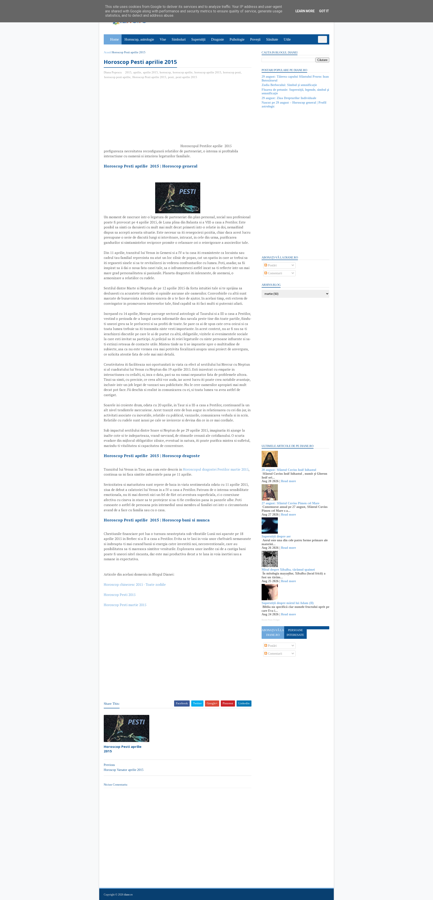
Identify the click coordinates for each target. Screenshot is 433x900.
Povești (255, 39)
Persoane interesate (295, 632)
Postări (272, 265)
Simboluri (179, 39)
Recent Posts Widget (271, 620)
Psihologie (237, 39)
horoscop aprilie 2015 (207, 72)
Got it (324, 11)
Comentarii (274, 273)
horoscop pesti (232, 72)
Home (114, 39)
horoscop (165, 72)
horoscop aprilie (183, 72)
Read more (288, 481)
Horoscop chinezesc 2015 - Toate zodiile (135, 584)
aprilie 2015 (150, 72)
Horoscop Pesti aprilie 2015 (149, 77)
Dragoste (217, 39)
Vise (163, 39)
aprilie (137, 72)
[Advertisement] (142, 115)
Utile (287, 39)
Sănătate (272, 39)
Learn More (305, 11)
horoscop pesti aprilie (117, 77)
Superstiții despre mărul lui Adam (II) (288, 603)
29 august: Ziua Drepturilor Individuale (289, 98)
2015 (128, 72)
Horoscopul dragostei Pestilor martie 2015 (216, 469)
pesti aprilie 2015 (186, 77)
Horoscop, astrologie (139, 39)
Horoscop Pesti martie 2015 (125, 604)
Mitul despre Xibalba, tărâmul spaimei (288, 569)
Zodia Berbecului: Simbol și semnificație (289, 85)
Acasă (107, 52)
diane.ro (128, 894)
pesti (171, 77)
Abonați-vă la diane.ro (273, 632)
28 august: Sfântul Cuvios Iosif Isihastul (289, 470)
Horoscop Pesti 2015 (120, 594)
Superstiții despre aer (276, 536)
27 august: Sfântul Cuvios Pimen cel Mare (290, 503)
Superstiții (198, 39)
